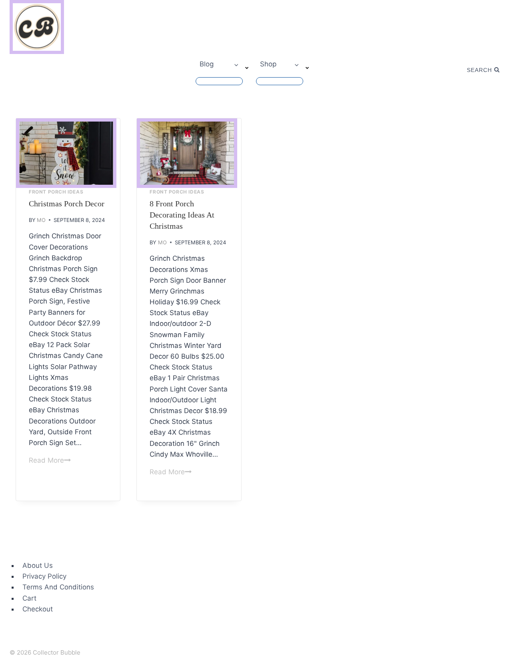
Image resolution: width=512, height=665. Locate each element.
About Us (37, 565)
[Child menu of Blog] (219, 81)
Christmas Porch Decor (66, 203)
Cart (29, 598)
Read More (50, 460)
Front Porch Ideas (56, 192)
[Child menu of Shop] (279, 81)
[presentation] (66, 153)
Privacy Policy (44, 576)
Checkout (37, 609)
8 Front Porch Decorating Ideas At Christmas (182, 214)
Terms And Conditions (58, 587)
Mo (41, 220)
